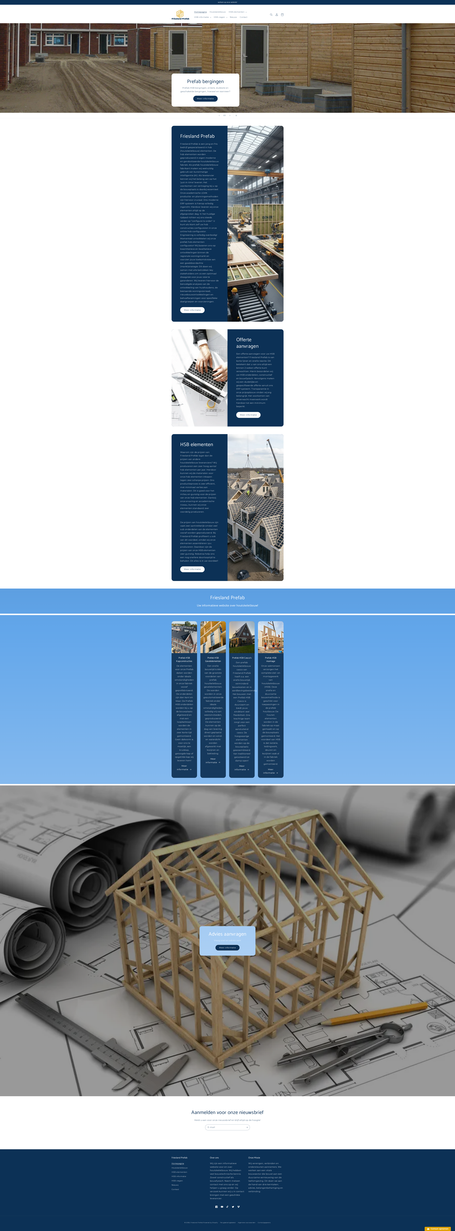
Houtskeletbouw (180, 1168)
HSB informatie (179, 1176)
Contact (175, 1189)
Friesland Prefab (197, 1222)
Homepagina (178, 1163)
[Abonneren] (247, 1127)
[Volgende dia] (229, 115)
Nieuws (175, 1185)
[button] (237, 12)
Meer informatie (205, 98)
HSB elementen (179, 1172)
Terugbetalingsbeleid (228, 1222)
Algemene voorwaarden (246, 1222)
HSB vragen (177, 1181)
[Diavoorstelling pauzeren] (235, 115)
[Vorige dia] (219, 115)
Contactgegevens (264, 1222)
